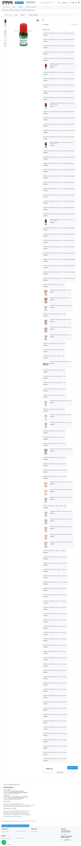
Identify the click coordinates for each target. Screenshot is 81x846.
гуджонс (20, 821)
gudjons (34, 821)
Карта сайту (34, 831)
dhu (31, 821)
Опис (14, 7)
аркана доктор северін (10, 821)
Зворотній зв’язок (20, 838)
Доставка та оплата (20, 831)
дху (16, 821)
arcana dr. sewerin (26, 821)
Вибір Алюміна (46, 29)
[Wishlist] (43, 20)
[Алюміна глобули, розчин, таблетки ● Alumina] (23, 34)
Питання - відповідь (31, 7)
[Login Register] (70, 2)
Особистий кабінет (6, 838)
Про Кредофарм (5, 831)
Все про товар (6, 7)
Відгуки (21, 7)
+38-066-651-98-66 (30, 2)
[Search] (59, 3)
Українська (64, 2)
